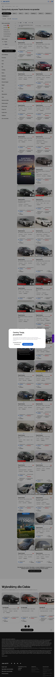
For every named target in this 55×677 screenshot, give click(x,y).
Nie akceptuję (17, 344)
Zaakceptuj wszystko (28, 344)
